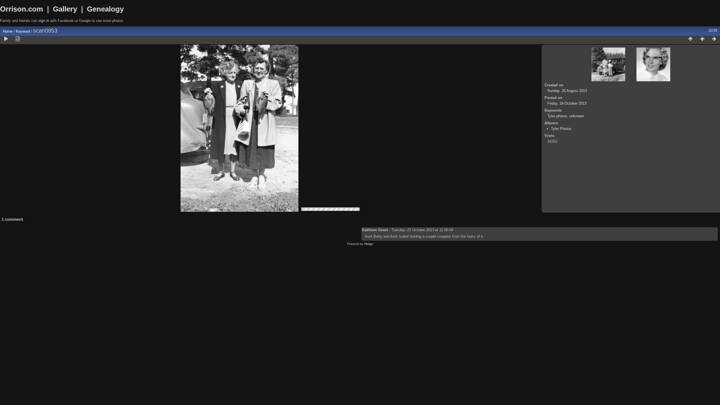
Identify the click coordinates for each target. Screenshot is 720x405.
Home (7, 31)
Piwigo (368, 244)
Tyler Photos (561, 129)
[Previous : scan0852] (702, 39)
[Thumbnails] (690, 39)
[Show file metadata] (18, 39)
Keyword (23, 31)
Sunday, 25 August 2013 (567, 91)
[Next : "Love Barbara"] (714, 39)
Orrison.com (21, 9)
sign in (43, 21)
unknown (577, 116)
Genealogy (105, 9)
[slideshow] (6, 39)
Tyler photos (557, 116)
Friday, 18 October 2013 (566, 103)
